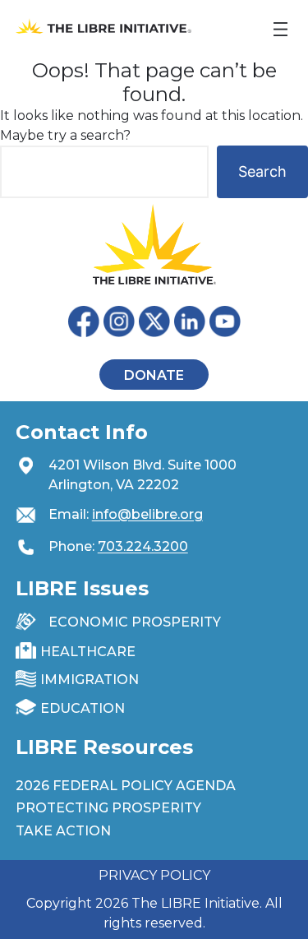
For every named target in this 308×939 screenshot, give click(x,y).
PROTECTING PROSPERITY (108, 808)
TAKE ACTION (63, 831)
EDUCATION (82, 708)
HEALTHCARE (88, 651)
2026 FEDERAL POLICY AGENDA (126, 785)
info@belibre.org (147, 514)
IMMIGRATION (89, 679)
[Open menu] (280, 29)
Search (262, 171)
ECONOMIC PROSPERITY (134, 622)
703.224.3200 (143, 546)
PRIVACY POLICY (154, 875)
